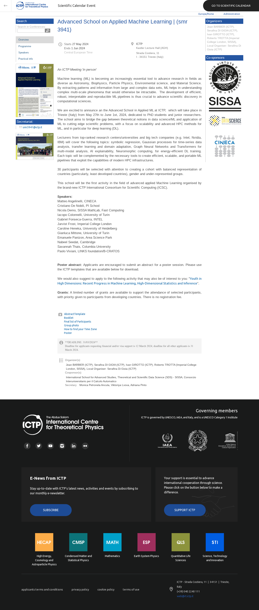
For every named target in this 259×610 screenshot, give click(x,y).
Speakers (23, 52)
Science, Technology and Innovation (215, 558)
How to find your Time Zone (80, 329)
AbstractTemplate (74, 314)
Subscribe (51, 510)
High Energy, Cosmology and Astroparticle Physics (44, 560)
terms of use (131, 589)
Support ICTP (184, 510)
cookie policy (105, 589)
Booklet (68, 317)
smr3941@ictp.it (32, 127)
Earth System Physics (146, 556)
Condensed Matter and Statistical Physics (78, 558)
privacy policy (80, 589)
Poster (68, 332)
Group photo (71, 325)
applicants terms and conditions (42, 589)
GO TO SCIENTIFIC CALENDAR (231, 5)
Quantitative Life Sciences (181, 558)
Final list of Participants (77, 321)
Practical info (25, 58)
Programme (24, 46)
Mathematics (112, 556)
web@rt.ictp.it (185, 596)
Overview (23, 39)
